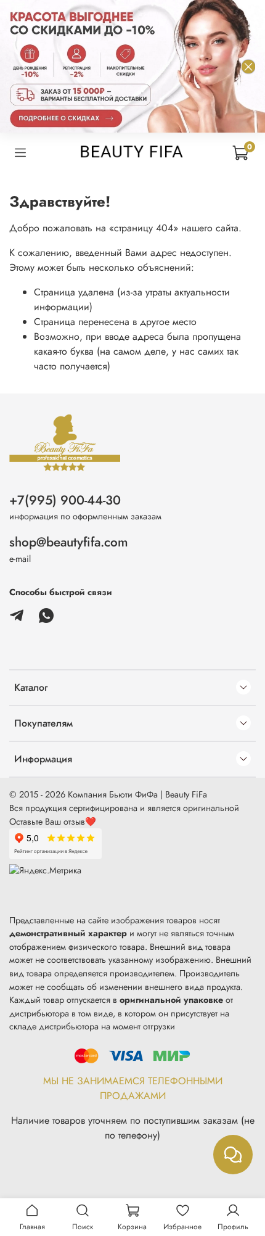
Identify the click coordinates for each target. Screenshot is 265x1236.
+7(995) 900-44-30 (65, 500)
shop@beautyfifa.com (68, 542)
